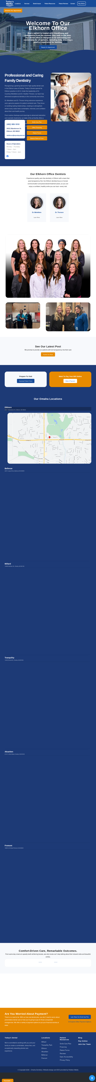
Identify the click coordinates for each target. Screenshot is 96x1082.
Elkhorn (44, 1048)
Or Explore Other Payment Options (79, 1022)
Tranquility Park (46, 1045)
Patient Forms (65, 1050)
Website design (48, 1070)
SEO (58, 1070)
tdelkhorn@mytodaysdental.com (17, 135)
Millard (43, 1042)
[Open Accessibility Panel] (92, 1078)
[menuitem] (9, 3)
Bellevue (44, 1055)
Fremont (44, 1058)
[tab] (48, 409)
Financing (63, 1047)
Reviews (63, 1053)
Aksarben (44, 1051)
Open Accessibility (66, 1056)
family (7, 1045)
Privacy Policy (65, 1060)
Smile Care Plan (65, 1043)
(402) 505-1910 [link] (13, 124)
